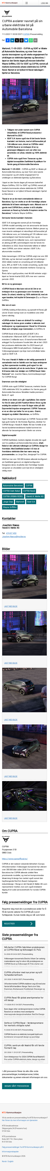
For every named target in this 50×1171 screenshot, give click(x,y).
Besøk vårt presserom (17, 1086)
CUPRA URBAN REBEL (13, 496)
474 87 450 (11, 533)
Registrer (9, 923)
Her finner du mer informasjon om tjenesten (20, 1120)
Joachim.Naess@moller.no (14, 537)
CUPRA (26, 34)
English (10, 1161)
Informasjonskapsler (10, 1152)
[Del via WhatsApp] (31, 40)
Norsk (4, 1161)
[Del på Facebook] (8, 40)
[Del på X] (17, 40)
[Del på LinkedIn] (12, 40)
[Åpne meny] (27, 3)
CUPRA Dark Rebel (11, 491)
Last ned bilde (10, 606)
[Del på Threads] (21, 40)
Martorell (20, 502)
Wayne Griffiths (10, 507)
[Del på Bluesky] (26, 40)
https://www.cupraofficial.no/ (15, 859)
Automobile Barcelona (13, 485)
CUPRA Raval (29, 491)
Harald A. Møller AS (35, 496)
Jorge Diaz (8, 502)
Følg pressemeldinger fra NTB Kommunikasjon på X (23, 1147)
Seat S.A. (31, 502)
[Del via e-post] (35, 40)
